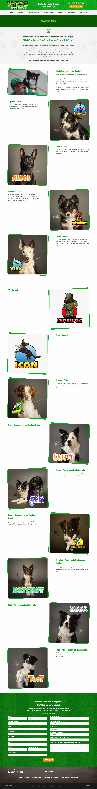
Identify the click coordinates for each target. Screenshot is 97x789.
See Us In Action (34, 12)
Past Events (71, 12)
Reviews (60, 12)
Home (11, 12)
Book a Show (74, 778)
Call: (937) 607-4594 (15, 772)
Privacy (48, 785)
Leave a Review (48, 771)
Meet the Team (48, 12)
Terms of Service (38, 764)
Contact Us (83, 12)
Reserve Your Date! (76, 6)
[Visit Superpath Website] (8, 785)
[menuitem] (11, 12)
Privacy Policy (31, 764)
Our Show (21, 12)
